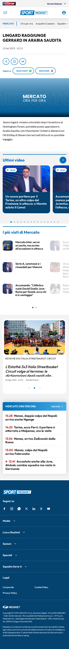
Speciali (7, 555)
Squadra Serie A (12, 566)
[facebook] (4, 508)
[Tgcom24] (9, 3)
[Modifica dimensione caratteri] (22, 61)
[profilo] (64, 12)
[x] (26, 508)
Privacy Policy (10, 592)
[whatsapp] (19, 508)
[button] (34, 12)
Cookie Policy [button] (41, 587)
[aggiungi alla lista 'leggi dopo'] (14, 61)
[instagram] (11, 508)
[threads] (41, 508)
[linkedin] (34, 508)
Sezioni (7, 543)
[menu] (5, 12)
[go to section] (63, 160)
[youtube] (48, 508)
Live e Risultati (11, 532)
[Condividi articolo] (6, 61)
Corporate (8, 587)
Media (6, 520)
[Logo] (34, 12)
